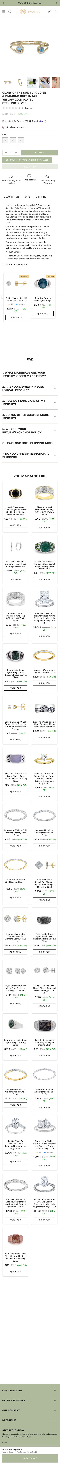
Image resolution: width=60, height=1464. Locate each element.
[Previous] (3, 3)
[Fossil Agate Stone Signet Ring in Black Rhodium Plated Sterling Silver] (44, 919)
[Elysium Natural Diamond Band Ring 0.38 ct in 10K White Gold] (15, 598)
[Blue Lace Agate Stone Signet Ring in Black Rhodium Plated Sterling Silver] (15, 759)
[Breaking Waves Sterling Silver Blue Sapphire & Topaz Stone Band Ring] (44, 707)
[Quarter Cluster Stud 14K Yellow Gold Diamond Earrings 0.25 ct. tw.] (15, 919)
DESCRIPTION (11, 197)
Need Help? (9, 1420)
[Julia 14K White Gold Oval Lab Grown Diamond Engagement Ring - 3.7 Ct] (15, 1126)
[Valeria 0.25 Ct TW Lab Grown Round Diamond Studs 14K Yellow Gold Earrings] (15, 707)
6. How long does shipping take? (27, 443)
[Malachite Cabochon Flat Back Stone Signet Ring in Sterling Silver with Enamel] (44, 547)
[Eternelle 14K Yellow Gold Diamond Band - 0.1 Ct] (15, 865)
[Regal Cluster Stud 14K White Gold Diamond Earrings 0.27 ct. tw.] (15, 971)
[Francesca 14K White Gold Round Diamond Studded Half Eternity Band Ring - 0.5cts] (15, 1185)
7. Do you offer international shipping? (25, 455)
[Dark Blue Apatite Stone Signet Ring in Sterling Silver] (42, 283)
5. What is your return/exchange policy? (22, 430)
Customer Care (12, 1390)
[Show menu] (4, 11)
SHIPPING (41, 197)
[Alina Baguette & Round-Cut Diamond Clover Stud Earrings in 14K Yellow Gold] (44, 865)
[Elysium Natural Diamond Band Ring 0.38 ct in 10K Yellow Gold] (44, 492)
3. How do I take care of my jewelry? (23, 402)
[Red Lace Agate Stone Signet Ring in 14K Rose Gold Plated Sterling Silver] (15, 1239)
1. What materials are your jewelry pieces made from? (24, 374)
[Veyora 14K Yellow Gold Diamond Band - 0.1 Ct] (44, 655)
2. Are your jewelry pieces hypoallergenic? (23, 388)
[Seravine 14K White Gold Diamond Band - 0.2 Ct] (44, 815)
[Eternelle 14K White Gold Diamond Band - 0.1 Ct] (44, 1075)
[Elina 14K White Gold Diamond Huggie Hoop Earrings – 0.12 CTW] (15, 547)
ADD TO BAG (30, 1458)
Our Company (11, 1410)
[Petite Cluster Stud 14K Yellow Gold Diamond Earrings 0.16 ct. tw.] (16, 283)
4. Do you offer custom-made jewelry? (25, 416)
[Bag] (56, 11)
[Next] (56, 3)
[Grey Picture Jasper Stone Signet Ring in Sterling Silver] (44, 1025)
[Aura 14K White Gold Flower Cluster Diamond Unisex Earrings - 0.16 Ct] (44, 971)
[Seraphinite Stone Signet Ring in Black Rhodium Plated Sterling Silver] (15, 655)
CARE (27, 197)
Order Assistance (13, 1400)
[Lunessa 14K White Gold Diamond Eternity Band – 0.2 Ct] (15, 815)
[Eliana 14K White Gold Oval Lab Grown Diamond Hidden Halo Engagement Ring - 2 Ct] (44, 1185)
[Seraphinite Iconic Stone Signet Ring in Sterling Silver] (15, 1025)
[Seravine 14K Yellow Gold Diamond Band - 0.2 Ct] (15, 1075)
